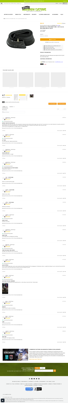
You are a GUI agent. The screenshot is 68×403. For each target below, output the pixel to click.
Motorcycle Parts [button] (8, 14)
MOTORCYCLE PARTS (16, 381)
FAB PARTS (31, 381)
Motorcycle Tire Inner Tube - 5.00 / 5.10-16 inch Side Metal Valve (12, 128)
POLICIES (36, 385)
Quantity (41, 34)
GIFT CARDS (49, 381)
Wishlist (57, 3)
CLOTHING (36, 381)
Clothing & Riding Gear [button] (44, 14)
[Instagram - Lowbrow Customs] (29, 378)
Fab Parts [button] (34, 14)
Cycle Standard (43, 30)
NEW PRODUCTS (25, 381)
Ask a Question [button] (53, 103)
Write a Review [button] (62, 103)
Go (54, 370)
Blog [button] (62, 14)
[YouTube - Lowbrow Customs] (34, 378)
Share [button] (4, 130)
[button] (63, 130)
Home (4, 18)
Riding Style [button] (18, 14)
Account (60, 3)
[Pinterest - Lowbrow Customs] (39, 378)
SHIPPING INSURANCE (29, 385)
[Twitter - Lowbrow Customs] (36, 378)
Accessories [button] (55, 14)
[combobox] (13, 3)
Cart (65, 3)
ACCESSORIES (42, 381)
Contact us (65, 1)
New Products (27, 14)
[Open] (2, 400)
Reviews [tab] (4, 106)
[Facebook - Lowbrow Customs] (32, 378)
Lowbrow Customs (8, 394)
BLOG (54, 381)
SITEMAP (40, 385)
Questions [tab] (11, 106)
